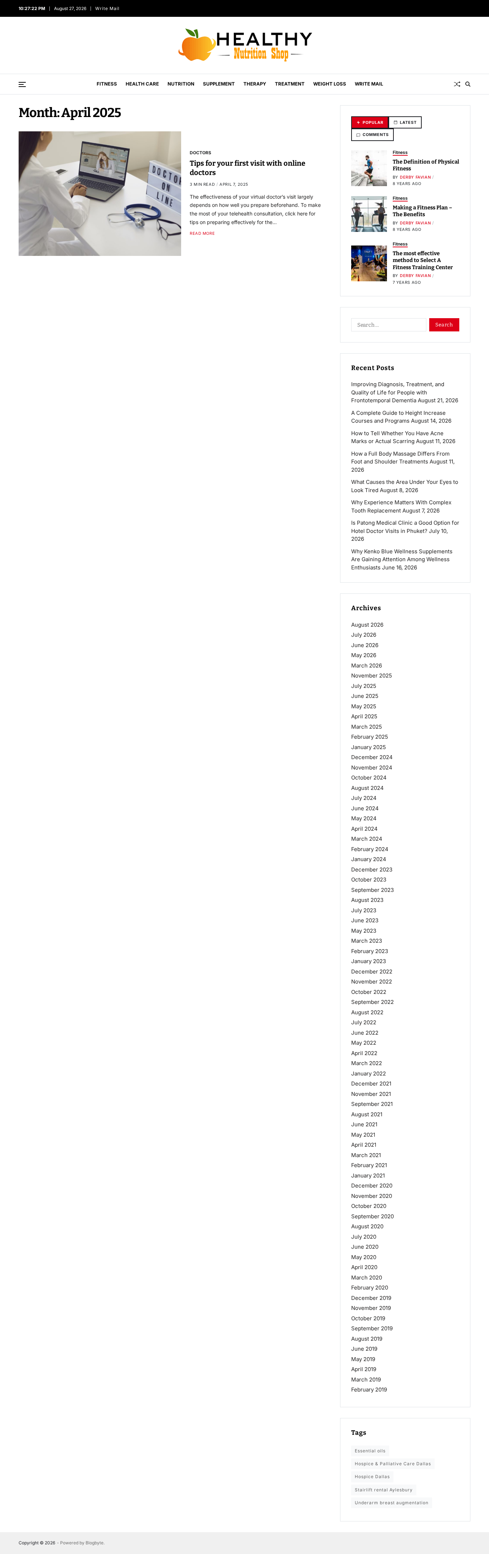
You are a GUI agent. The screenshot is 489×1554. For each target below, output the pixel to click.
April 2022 (364, 1053)
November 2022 (371, 981)
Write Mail (107, 8)
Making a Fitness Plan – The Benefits (422, 211)
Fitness (107, 84)
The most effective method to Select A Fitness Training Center (423, 260)
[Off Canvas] (22, 84)
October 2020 (368, 1206)
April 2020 (364, 1267)
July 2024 (364, 798)
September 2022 (372, 1002)
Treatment (290, 84)
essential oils (370, 1450)
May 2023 (363, 930)
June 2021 (364, 1124)
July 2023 (363, 910)
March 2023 (366, 940)
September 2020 (372, 1216)
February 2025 (369, 736)
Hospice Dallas (372, 1476)
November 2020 (371, 1196)
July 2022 (363, 1022)
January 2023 (368, 961)
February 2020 (369, 1287)
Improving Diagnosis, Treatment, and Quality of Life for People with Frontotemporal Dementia (397, 392)
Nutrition (181, 84)
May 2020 (363, 1257)
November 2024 (371, 767)
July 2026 (363, 634)
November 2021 (371, 1094)
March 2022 (366, 1063)
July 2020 (363, 1236)
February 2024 (369, 849)
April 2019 (363, 1369)
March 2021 (366, 1155)
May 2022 (363, 1042)
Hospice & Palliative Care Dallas (393, 1463)
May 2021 (363, 1134)
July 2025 (363, 686)
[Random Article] (457, 84)
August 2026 (367, 624)
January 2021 (368, 1175)
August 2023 (367, 900)
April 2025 (364, 716)
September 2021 (372, 1104)
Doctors (200, 152)
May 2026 (363, 655)
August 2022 (367, 1012)
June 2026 (364, 645)
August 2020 (367, 1226)
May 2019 (363, 1359)
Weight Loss (329, 84)
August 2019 (366, 1338)
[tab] (369, 122)
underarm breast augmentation (392, 1502)
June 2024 (365, 808)
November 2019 (371, 1308)
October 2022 (368, 992)
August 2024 (367, 788)
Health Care (142, 84)
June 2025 (364, 696)
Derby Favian (415, 177)
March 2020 (366, 1277)
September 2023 (372, 890)
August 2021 (366, 1114)
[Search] (467, 84)
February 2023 (369, 951)
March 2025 (366, 726)
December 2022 (371, 971)
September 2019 (372, 1328)
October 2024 (369, 777)
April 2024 (364, 828)
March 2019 (366, 1379)
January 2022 (368, 1073)
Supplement (219, 84)
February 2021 (369, 1165)
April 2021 (363, 1144)
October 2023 (368, 879)
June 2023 (364, 920)
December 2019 (371, 1298)
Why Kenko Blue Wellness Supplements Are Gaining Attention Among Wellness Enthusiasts (401, 559)
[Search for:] (387, 326)
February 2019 (369, 1389)
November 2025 (371, 675)
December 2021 (371, 1083)
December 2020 (371, 1185)
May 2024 (364, 818)
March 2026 (366, 665)
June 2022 (364, 1032)
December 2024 (372, 757)
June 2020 (364, 1246)
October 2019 (368, 1318)
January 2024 (368, 859)
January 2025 (368, 747)
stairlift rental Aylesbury (384, 1489)
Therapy (254, 84)
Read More (202, 233)
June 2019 (364, 1348)
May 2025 (363, 706)
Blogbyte (94, 1542)
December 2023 (371, 869)
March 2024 (366, 838)
